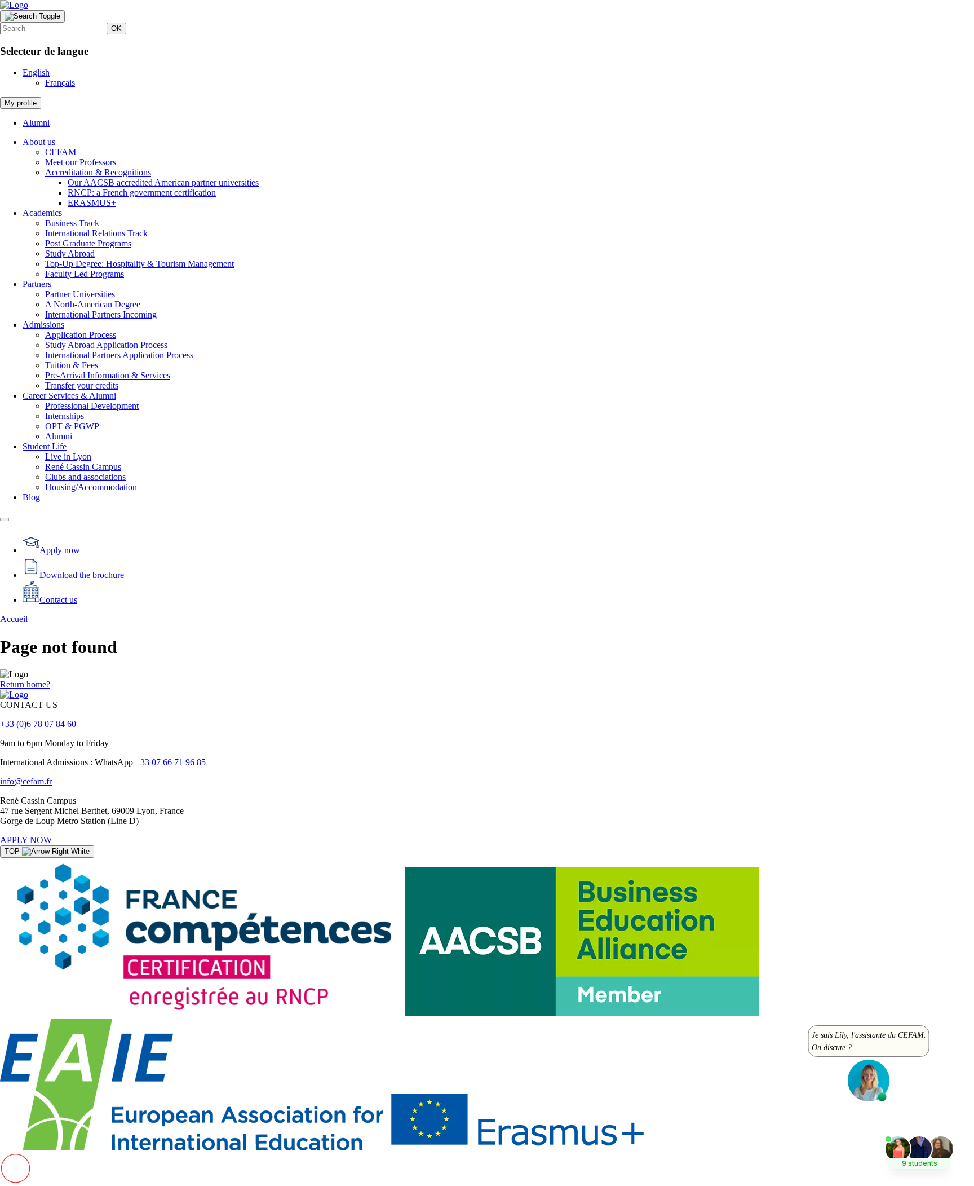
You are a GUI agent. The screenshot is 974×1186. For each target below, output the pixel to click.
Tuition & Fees (71, 365)
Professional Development (92, 406)
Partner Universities (80, 294)
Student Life (45, 446)
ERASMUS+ (92, 203)
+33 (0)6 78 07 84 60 (38, 724)
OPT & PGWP (72, 426)
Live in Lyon (68, 456)
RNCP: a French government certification (142, 192)
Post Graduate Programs (88, 243)
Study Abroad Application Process (106, 345)
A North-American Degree (92, 304)
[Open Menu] (4, 519)
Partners (37, 284)
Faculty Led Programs (84, 274)
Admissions (43, 324)
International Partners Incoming (101, 314)
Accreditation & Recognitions (98, 172)
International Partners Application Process (119, 355)
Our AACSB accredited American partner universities (163, 182)
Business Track (72, 223)
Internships (64, 416)
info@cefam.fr (26, 781)
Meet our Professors (80, 162)
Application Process (80, 335)
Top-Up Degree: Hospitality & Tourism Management (139, 263)
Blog (31, 497)
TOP (13, 851)
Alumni (36, 122)
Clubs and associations (85, 477)
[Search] (32, 16)
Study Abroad (70, 253)
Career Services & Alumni (69, 395)
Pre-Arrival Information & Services (107, 375)
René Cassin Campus (83, 466)
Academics (42, 213)
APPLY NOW (26, 840)
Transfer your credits (81, 385)
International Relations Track (96, 233)
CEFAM (60, 152)
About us (39, 142)
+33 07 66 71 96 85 (170, 762)
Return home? (25, 684)
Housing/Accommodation (91, 487)
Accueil (14, 619)
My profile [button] (21, 103)
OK (116, 28)
